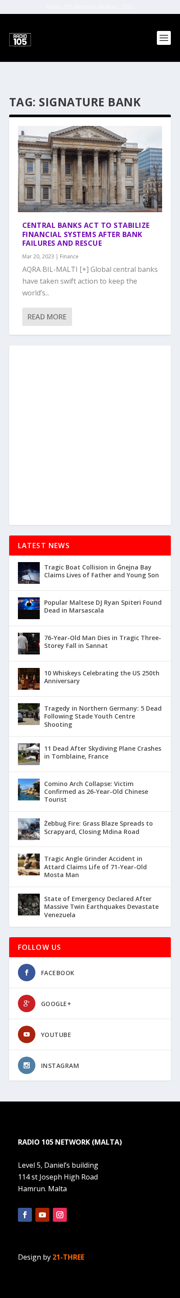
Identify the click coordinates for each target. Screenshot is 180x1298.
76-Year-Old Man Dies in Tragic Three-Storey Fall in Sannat (102, 642)
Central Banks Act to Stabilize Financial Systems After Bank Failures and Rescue (86, 234)
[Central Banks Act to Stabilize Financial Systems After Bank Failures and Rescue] (90, 169)
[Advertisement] (90, 435)
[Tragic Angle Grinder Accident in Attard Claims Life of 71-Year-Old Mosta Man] (29, 864)
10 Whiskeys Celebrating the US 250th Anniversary (101, 677)
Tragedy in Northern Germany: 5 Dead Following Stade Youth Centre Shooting (103, 716)
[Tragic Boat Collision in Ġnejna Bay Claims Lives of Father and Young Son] (29, 573)
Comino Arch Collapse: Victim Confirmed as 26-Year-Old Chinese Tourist (96, 791)
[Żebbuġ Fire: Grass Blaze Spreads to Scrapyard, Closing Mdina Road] (29, 829)
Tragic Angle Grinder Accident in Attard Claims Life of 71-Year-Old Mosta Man (95, 866)
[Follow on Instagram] (60, 1215)
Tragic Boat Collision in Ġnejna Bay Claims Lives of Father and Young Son (101, 571)
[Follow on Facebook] (25, 1215)
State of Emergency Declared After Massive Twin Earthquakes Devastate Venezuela (101, 906)
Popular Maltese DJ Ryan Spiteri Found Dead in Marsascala (103, 606)
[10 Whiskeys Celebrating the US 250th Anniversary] (29, 679)
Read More (47, 317)
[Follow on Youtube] (42, 1215)
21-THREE (68, 1257)
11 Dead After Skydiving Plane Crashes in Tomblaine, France (102, 752)
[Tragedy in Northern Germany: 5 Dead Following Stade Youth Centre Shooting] (29, 714)
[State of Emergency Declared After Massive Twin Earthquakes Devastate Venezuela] (29, 904)
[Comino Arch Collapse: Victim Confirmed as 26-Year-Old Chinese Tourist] (29, 789)
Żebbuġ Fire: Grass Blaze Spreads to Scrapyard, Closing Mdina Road (98, 827)
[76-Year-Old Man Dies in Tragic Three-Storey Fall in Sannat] (29, 643)
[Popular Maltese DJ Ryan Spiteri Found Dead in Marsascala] (29, 608)
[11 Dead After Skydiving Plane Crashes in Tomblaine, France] (29, 754)
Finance (69, 256)
